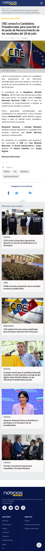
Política (6, 171)
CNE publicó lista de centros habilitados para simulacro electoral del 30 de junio (20, 330)
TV (3, 548)
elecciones (24, 171)
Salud (4, 544)
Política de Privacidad (32, 528)
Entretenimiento (7, 540)
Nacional (5, 521)
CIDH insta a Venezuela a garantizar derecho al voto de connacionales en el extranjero (20, 243)
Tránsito (27, 521)
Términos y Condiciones (32, 525)
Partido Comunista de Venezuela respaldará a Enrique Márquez (17, 467)
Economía (5, 532)
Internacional (6, 525)
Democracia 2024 (6, 8)
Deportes (5, 536)
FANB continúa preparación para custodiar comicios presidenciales (21, 287)
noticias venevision (11, 176)
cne (15, 171)
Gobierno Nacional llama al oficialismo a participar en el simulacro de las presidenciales (20, 423)
